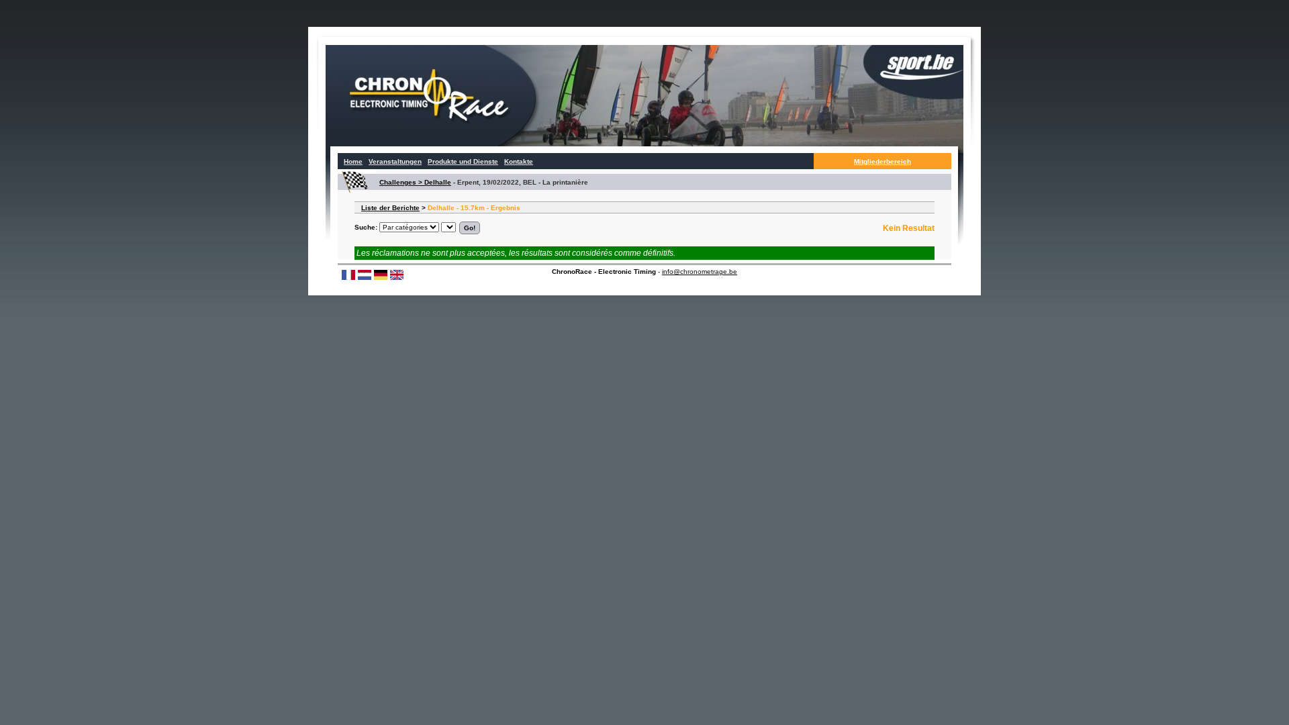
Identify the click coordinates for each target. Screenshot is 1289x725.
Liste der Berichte (390, 207)
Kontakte (518, 161)
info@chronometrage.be (699, 271)
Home (353, 161)
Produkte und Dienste (463, 161)
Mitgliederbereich (882, 161)
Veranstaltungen (395, 161)
